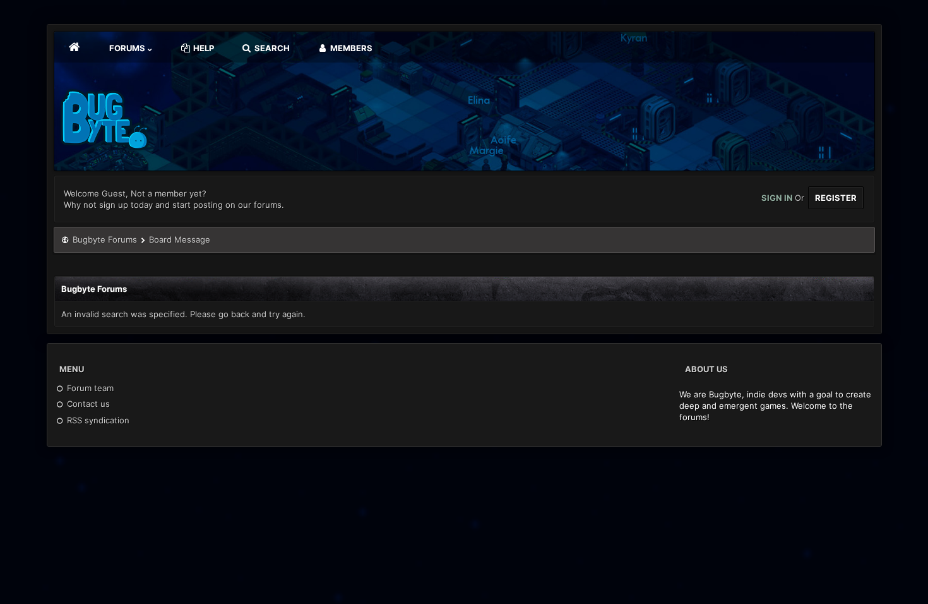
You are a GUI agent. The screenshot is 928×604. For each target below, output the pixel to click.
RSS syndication (96, 420)
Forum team (89, 388)
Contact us (87, 404)
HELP (202, 48)
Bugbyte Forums (105, 239)
